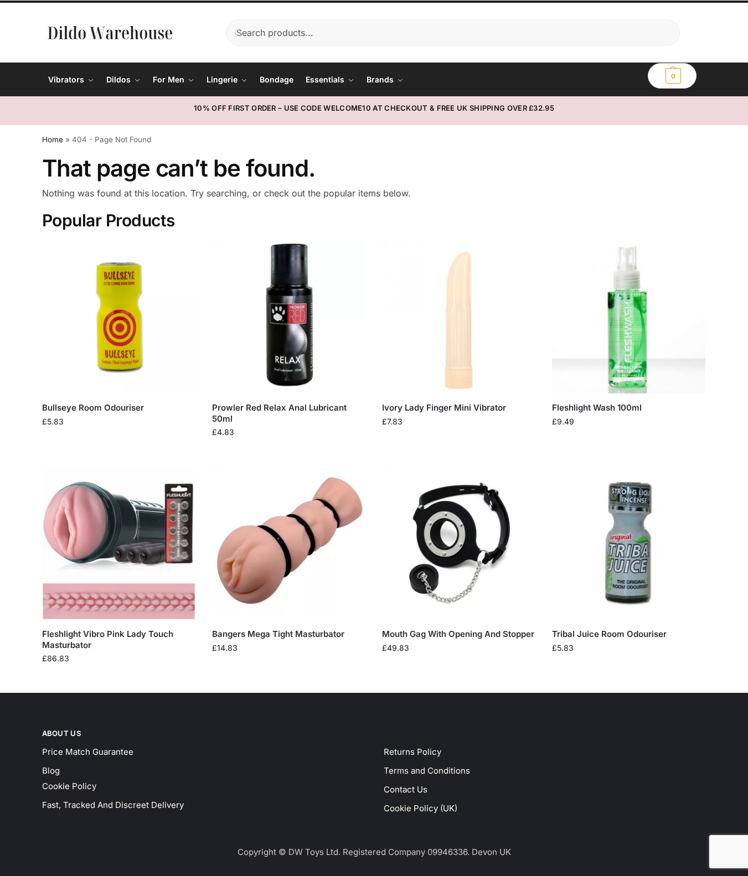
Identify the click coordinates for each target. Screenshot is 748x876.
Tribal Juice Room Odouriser (609, 634)
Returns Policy (412, 752)
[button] (672, 76)
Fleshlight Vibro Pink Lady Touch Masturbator (107, 639)
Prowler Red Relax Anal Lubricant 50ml (279, 413)
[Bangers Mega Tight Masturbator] (288, 543)
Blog (51, 770)
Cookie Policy (69, 786)
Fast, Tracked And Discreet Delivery (113, 805)
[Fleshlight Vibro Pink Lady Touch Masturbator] (118, 543)
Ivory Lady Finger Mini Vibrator (444, 407)
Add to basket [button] (118, 444)
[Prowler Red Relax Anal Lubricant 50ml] (288, 316)
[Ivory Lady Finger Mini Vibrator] (458, 316)
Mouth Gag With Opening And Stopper (458, 634)
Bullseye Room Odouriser (93, 407)
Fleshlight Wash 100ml (597, 407)
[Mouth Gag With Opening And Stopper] (458, 543)
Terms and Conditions (427, 770)
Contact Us (405, 789)
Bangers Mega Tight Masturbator (278, 634)
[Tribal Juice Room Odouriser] (628, 543)
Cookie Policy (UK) (420, 808)
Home (52, 139)
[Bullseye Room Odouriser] (118, 316)
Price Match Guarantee (87, 752)
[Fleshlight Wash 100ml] (628, 316)
